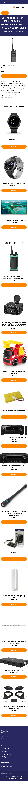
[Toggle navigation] (3, 7)
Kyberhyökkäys (7, 754)
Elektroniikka (11, 65)
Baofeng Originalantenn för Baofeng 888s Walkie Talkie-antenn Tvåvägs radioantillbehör (14, 513)
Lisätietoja (14, 76)
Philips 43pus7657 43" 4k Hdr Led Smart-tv (14, 220)
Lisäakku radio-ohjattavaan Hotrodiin (14, 410)
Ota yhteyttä (13, 776)
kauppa (5, 13)
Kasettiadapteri (14, 552)
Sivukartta (19, 778)
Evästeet (19, 776)
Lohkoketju (6, 751)
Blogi (5, 757)
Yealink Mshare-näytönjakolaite (14, 670)
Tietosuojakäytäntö (11, 778)
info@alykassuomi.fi (5, 2)
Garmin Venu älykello (14, 140)
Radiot (16, 65)
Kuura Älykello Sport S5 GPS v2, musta (14, 184)
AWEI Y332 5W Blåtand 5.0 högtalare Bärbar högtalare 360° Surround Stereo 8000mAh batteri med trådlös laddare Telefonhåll (14, 324)
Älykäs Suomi (7, 748)
